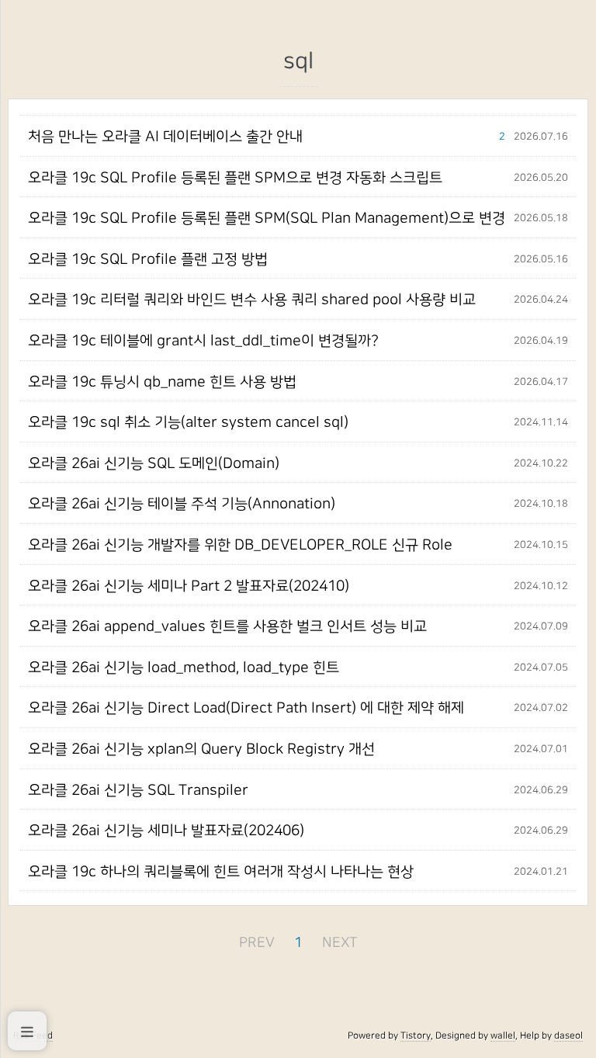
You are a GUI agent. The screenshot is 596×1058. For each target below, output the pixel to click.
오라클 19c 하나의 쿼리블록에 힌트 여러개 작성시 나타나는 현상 (221, 871)
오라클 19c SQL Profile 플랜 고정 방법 (148, 259)
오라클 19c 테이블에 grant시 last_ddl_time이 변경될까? (203, 340)
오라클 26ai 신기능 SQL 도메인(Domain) (153, 463)
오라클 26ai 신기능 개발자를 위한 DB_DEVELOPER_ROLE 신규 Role (240, 544)
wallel (502, 1035)
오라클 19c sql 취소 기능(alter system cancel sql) (188, 422)
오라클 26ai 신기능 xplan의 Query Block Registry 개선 (201, 749)
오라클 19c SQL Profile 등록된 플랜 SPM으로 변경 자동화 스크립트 (235, 177)
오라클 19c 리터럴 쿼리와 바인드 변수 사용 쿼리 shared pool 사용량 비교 (252, 299)
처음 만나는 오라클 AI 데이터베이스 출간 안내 (165, 136)
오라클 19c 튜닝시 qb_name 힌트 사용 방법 (162, 381)
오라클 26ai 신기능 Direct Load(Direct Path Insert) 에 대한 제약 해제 (246, 707)
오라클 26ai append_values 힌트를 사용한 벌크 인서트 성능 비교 (227, 626)
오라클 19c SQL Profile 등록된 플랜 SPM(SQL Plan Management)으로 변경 (266, 218)
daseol (568, 1035)
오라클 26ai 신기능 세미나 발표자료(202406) (166, 830)
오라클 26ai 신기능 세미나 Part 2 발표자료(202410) (188, 586)
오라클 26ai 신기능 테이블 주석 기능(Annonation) (181, 503)
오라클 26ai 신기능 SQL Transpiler (138, 790)
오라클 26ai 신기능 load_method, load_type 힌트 (183, 667)
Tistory (415, 1035)
